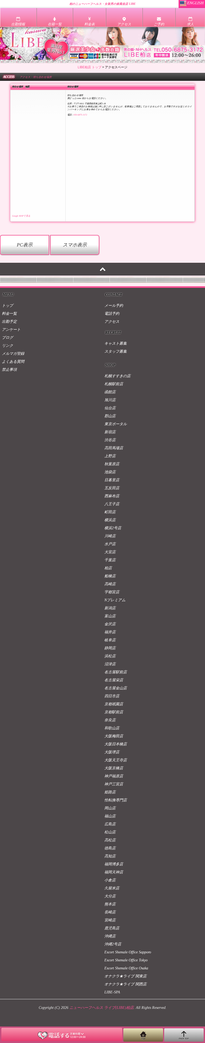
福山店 (110, 816)
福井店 (110, 632)
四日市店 (111, 696)
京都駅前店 (113, 712)
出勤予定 (9, 322)
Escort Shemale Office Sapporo (127, 952)
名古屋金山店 (115, 688)
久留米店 (111, 888)
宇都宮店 (111, 592)
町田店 (110, 512)
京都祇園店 (113, 704)
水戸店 (110, 544)
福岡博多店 (113, 864)
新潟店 (110, 608)
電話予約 (111, 314)
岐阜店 (110, 640)
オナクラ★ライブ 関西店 (125, 984)
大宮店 (110, 552)
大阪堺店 (111, 752)
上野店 (110, 456)
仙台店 (110, 408)
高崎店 (110, 584)
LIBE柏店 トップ (89, 67)
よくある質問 (13, 362)
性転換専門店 (115, 800)
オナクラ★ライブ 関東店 (125, 976)
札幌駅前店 (113, 384)
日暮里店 (111, 480)
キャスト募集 (115, 343)
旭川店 (110, 400)
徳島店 (110, 848)
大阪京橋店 (113, 768)
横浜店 (110, 520)
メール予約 (113, 306)
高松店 (110, 840)
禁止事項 (9, 370)
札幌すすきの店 (117, 376)
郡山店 (110, 416)
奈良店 (110, 720)
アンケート (11, 330)
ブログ (7, 338)
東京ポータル (115, 424)
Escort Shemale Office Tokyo (126, 960)
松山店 (110, 832)
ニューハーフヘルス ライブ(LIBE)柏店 (101, 1008)
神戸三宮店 (113, 784)
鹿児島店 (111, 928)
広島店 (110, 824)
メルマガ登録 (13, 354)
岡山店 (110, 808)
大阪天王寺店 (115, 760)
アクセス (111, 322)
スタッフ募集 (115, 351)
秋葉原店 (111, 464)
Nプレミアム (114, 600)
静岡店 (110, 648)
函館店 (110, 392)
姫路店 (110, 792)
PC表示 (25, 245)
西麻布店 (111, 496)
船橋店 (110, 576)
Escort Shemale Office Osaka (126, 968)
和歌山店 (111, 728)
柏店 (108, 568)
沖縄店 (110, 936)
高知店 (110, 856)
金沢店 (110, 624)
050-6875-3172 (80, 115)
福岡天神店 (113, 872)
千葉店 (110, 560)
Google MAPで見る (21, 216)
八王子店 (111, 504)
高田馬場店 (113, 448)
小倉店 (110, 880)
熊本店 (110, 904)
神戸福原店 (113, 776)
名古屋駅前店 (115, 672)
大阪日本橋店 (115, 744)
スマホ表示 (75, 245)
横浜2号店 (112, 528)
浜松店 (110, 656)
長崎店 (110, 912)
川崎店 (110, 536)
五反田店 (111, 488)
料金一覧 (9, 314)
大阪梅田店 (113, 736)
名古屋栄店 (113, 680)
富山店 (110, 616)
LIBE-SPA (112, 992)
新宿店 (110, 432)
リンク (7, 346)
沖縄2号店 (112, 944)
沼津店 (110, 664)
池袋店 (110, 472)
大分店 (110, 896)
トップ (7, 306)
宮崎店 (110, 920)
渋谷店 (110, 440)
